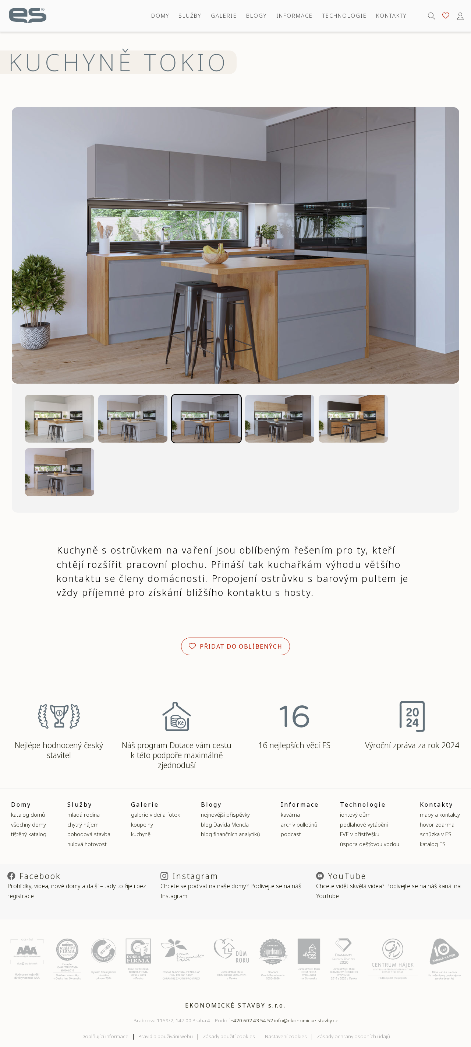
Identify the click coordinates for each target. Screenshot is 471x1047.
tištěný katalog (28, 834)
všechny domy (28, 824)
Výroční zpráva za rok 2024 (412, 745)
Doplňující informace (104, 1036)
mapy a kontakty (440, 814)
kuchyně (140, 834)
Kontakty (391, 15)
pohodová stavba (88, 834)
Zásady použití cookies (229, 1036)
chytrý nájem (83, 824)
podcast (291, 834)
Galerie (224, 15)
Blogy (256, 15)
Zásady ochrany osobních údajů (353, 1036)
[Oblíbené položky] (445, 16)
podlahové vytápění (364, 824)
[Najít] (431, 15)
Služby (189, 15)
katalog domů (28, 814)
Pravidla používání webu (165, 1036)
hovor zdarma (437, 824)
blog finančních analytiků (230, 834)
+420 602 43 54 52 (252, 1020)
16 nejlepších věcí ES (294, 745)
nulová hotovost (87, 844)
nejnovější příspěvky (225, 814)
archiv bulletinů (299, 824)
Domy (160, 15)
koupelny (142, 824)
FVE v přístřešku (359, 834)
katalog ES (433, 844)
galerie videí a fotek (155, 814)
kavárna (290, 814)
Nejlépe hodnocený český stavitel (59, 750)
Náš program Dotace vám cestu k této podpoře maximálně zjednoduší (176, 755)
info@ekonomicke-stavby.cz (306, 1020)
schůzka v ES (435, 834)
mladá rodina (83, 814)
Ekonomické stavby (28, 15)
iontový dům (355, 814)
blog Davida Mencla (225, 824)
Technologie (344, 15)
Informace (294, 15)
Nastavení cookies (286, 1036)
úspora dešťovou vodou (369, 844)
